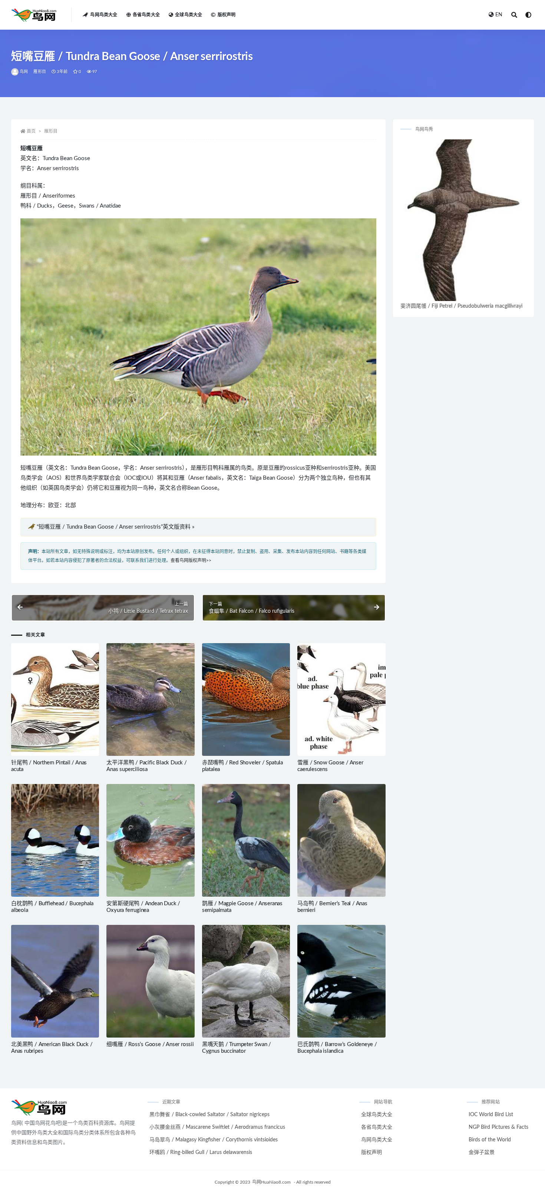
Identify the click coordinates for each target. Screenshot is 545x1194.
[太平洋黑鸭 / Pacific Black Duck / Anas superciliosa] (150, 699)
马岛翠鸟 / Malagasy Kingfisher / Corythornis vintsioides (213, 1139)
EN (498, 14)
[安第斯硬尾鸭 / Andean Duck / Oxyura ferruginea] (150, 840)
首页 (31, 131)
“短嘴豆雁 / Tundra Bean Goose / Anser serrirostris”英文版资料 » (115, 527)
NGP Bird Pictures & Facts (498, 1127)
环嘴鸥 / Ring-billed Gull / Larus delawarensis (200, 1152)
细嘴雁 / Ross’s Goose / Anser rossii (150, 1044)
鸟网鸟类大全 (103, 15)
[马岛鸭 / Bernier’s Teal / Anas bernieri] (341, 840)
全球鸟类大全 (188, 15)
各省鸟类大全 (146, 15)
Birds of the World (490, 1139)
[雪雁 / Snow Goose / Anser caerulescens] (341, 699)
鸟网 (24, 72)
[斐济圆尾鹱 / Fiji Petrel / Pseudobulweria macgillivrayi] (463, 220)
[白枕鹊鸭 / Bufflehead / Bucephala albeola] (55, 840)
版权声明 (226, 15)
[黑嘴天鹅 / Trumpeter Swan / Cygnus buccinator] (246, 981)
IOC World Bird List (491, 1114)
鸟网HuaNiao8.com (271, 1182)
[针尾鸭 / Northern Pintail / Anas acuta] (55, 699)
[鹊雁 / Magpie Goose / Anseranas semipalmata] (246, 840)
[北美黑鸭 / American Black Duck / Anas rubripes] (55, 981)
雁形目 (39, 72)
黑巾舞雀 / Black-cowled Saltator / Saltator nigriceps (209, 1114)
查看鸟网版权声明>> (191, 560)
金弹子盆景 (482, 1152)
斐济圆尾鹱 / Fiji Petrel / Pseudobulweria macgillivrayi (461, 306)
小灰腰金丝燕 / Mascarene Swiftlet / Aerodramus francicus (217, 1127)
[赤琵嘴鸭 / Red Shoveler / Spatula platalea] (246, 699)
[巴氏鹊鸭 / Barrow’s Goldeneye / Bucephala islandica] (341, 981)
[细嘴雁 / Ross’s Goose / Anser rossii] (150, 981)
